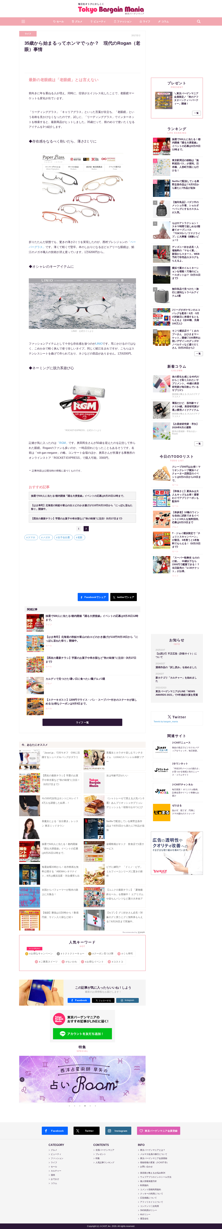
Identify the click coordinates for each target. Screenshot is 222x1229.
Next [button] (142, 1079)
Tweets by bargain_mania (166, 721)
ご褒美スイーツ (47, 961)
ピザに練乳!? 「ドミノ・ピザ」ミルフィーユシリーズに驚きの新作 (124, 871)
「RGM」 (63, 442)
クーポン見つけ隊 (101, 953)
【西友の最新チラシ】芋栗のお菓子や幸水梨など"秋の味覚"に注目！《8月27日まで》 (61, 780)
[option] (82, 1079)
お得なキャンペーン (40, 953)
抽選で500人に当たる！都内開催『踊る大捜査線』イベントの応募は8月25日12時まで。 (60, 848)
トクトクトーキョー (71, 953)
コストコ (116, 961)
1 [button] (69, 1106)
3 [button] (80, 1106)
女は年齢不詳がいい (117, 775)
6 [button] (95, 1106)
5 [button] (90, 1106)
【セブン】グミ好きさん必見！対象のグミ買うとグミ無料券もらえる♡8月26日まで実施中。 (124, 917)
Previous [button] (22, 1079)
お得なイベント (93, 961)
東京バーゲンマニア (111, 8)
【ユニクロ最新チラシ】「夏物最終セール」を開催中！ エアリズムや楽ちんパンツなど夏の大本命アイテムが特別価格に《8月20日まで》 (124, 898)
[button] (23, 21)
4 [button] (85, 1106)
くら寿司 (126, 953)
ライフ (28, 34)
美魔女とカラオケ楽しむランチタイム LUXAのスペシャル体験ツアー (125, 757)
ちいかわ (70, 961)
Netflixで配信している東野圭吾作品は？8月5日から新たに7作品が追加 (125, 825)
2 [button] (74, 1106)
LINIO (99, 343)
